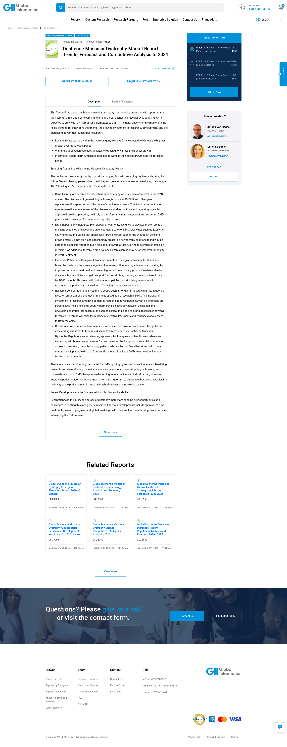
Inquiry (214, 176)
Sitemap (234, 737)
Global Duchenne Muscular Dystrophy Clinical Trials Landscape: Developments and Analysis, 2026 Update (65, 529)
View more (110, 571)
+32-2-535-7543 (217, 136)
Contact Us (190, 19)
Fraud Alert (209, 19)
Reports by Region (56, 691)
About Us (83, 704)
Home (10, 28)
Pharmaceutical (50, 28)
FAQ (145, 19)
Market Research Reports (27, 28)
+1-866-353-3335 (258, 9)
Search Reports (54, 679)
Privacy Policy (194, 737)
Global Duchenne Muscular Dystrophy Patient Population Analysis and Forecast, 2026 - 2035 (153, 529)
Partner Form (117, 685)
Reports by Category (57, 685)
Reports (75, 19)
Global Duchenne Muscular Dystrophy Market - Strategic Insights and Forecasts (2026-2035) (153, 489)
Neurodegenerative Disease (59, 35)
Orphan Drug (82, 35)
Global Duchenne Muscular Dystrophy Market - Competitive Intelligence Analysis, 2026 (109, 529)
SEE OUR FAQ (214, 167)
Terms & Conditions (216, 737)
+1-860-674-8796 (217, 156)
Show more (110, 432)
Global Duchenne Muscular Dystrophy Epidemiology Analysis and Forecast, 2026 (109, 489)
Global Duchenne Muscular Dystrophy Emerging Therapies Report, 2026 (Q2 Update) (65, 489)
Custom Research (97, 19)
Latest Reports (54, 707)
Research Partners (125, 19)
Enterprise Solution (165, 19)
